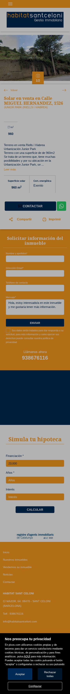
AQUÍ (27, 656)
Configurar (35, 686)
